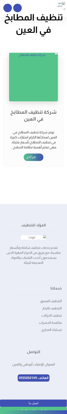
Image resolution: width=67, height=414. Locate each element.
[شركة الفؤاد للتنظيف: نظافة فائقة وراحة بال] (61, 6)
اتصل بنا (33, 403)
